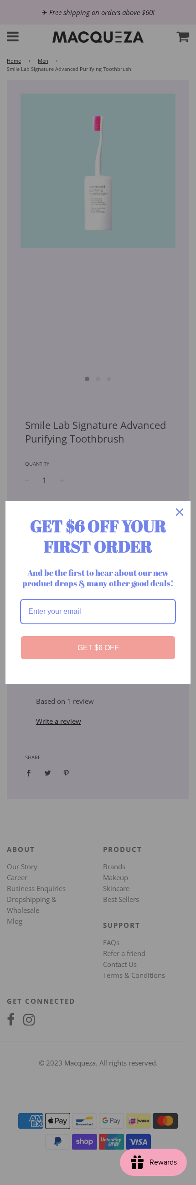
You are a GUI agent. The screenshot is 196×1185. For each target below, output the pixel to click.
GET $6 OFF (98, 648)
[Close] (180, 512)
